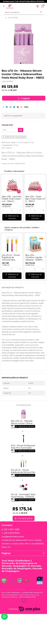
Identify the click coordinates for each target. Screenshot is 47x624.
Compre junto (25, 518)
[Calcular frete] (20, 130)
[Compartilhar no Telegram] (14, 107)
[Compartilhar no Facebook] (7, 107)
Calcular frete (7, 125)
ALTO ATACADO (13, 18)
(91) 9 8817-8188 (11, 529)
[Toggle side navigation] (4, 6)
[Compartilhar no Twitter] (10, 107)
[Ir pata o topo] (24, 600)
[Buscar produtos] (41, 12)
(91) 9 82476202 (12, 533)
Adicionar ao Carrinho (13, 217)
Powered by (13, 609)
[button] (37, 6)
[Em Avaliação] (39, 580)
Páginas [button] (6, 553)
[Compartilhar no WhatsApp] (3, 107)
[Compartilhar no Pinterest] (18, 107)
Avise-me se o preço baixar (15, 137)
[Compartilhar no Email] (21, 107)
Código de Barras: (8, 164)
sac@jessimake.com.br (13, 536)
